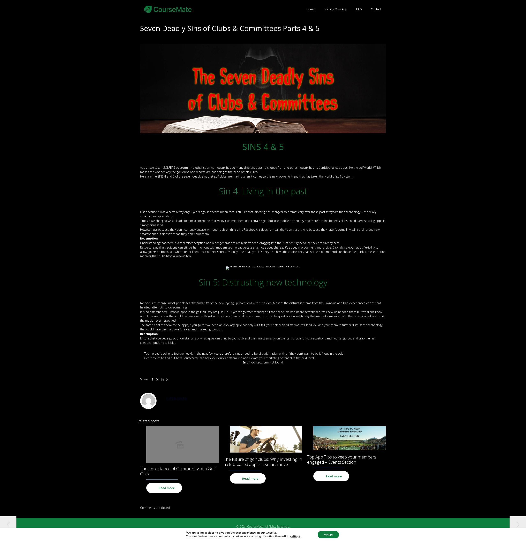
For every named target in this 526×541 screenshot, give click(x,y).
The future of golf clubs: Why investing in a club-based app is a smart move (263, 461)
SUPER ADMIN (177, 399)
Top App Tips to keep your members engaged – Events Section (341, 459)
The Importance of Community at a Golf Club (178, 471)
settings (295, 536)
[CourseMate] (168, 9)
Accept (328, 534)
